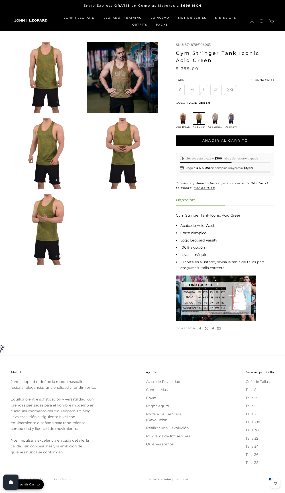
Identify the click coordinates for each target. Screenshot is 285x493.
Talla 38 (252, 463)
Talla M (252, 398)
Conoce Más (157, 390)
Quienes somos (160, 444)
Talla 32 (252, 438)
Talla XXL (253, 422)
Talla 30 (252, 430)
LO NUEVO (160, 17)
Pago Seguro (157, 406)
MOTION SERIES (192, 17)
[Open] (10, 482)
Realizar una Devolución (167, 428)
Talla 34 (252, 446)
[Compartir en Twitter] (206, 328)
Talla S (251, 390)
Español (60, 479)
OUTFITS (139, 24)
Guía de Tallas (258, 382)
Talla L (251, 406)
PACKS (162, 24)
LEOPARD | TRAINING (123, 17)
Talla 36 (252, 455)
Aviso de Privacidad (163, 382)
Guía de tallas (262, 80)
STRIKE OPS (225, 17)
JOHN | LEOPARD (79, 17)
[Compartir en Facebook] (200, 328)
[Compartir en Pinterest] (212, 328)
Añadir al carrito (225, 140)
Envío (151, 398)
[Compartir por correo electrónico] (219, 328)
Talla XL (252, 414)
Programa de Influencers (168, 436)
